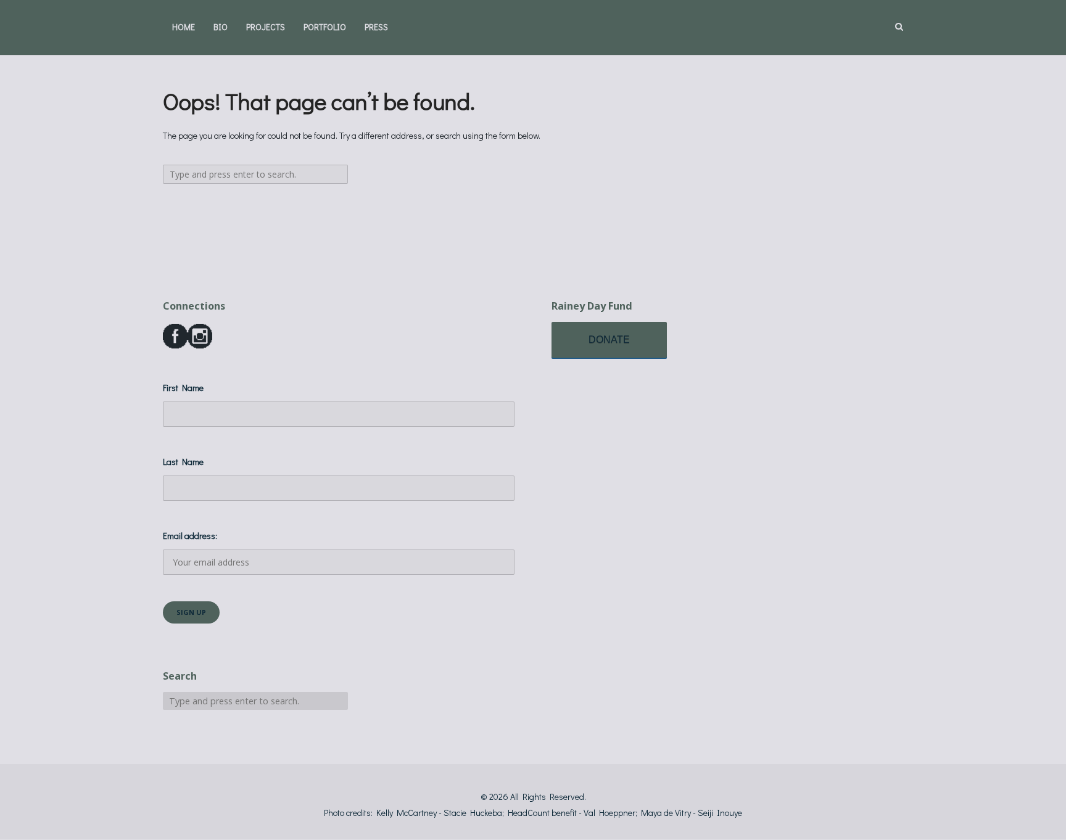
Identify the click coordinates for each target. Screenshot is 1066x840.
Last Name (183, 461)
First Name (183, 387)
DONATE (609, 339)
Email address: (190, 535)
